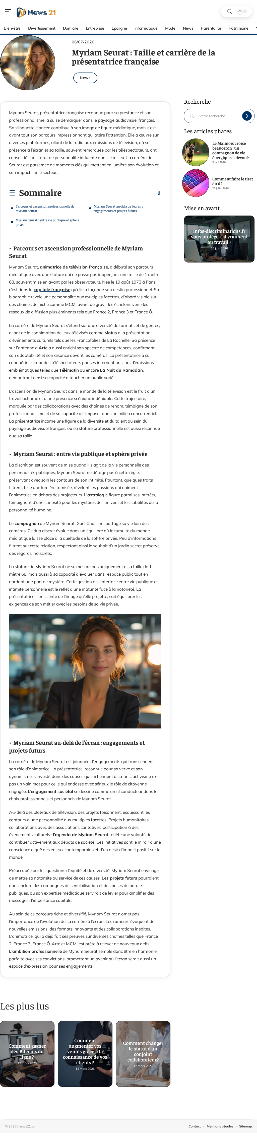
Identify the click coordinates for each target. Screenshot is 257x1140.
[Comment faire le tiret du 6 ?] (195, 182)
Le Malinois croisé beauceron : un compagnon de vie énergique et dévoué (230, 150)
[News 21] (36, 11)
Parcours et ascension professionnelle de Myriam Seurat (45, 208)
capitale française (52, 289)
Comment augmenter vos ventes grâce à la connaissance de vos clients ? (85, 1049)
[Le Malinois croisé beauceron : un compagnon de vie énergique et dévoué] (195, 152)
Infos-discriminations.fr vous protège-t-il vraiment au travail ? (219, 234)
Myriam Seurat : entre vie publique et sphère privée (47, 222)
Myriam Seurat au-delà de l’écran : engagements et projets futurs (118, 208)
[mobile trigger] (9, 11)
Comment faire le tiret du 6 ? (232, 181)
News (85, 77)
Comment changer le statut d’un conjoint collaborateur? (143, 1049)
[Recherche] (229, 11)
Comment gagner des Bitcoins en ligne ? (27, 1049)
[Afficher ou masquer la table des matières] (111, 193)
